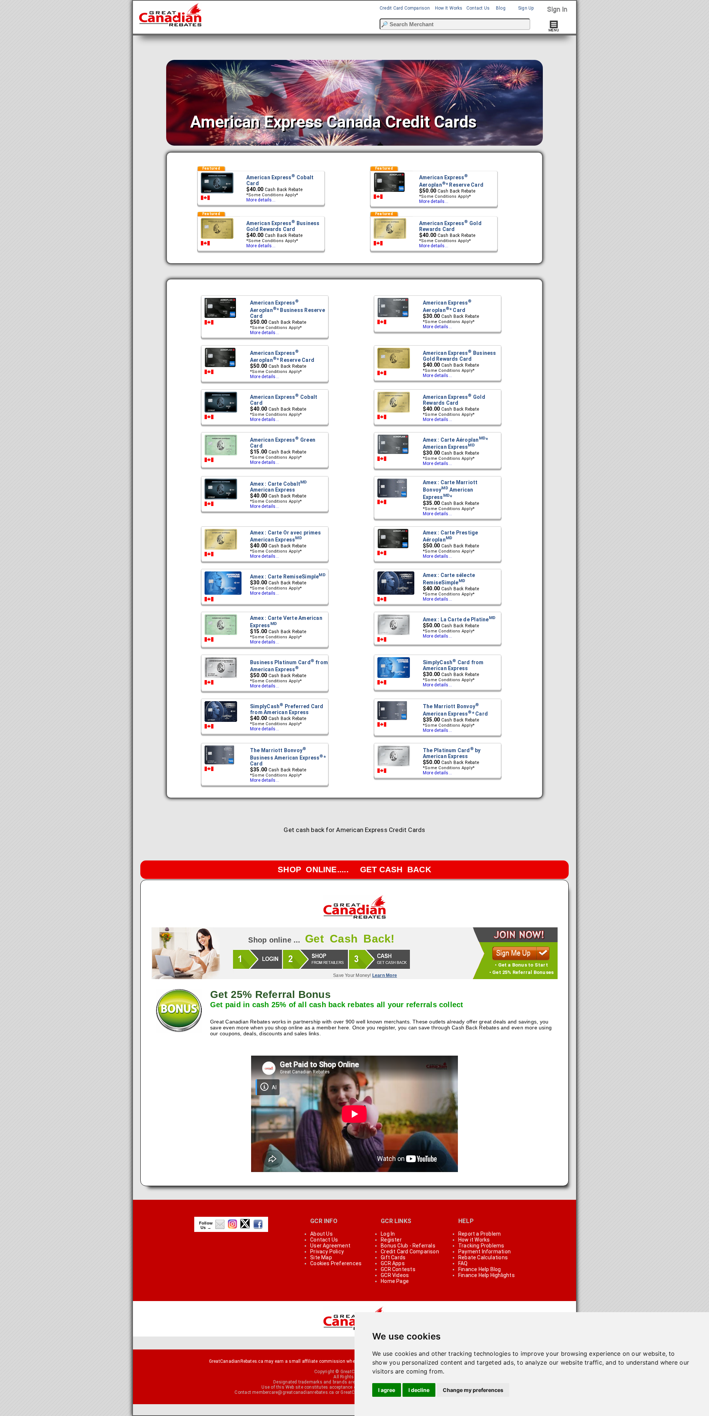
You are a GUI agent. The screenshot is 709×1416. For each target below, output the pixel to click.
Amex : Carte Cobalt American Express (278, 487)
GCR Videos (395, 1275)
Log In (388, 1234)
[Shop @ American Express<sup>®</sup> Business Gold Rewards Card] (217, 238)
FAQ (463, 1263)
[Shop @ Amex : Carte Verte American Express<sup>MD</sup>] (221, 634)
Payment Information (484, 1251)
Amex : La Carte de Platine (459, 619)
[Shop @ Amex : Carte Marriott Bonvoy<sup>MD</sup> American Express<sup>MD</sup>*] (392, 497)
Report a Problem (479, 1234)
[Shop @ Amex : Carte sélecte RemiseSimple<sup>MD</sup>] (395, 594)
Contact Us (478, 8)
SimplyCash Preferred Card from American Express (286, 709)
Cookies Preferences (336, 1263)
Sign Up (526, 8)
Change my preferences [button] (473, 1390)
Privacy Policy (327, 1251)
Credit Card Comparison (405, 8)
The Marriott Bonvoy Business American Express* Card (288, 757)
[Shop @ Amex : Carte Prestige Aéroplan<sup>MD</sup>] (393, 548)
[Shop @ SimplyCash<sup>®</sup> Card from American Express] (393, 677)
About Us (321, 1234)
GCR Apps (393, 1263)
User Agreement (330, 1246)
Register (391, 1240)
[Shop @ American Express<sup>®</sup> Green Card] (221, 455)
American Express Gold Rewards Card (450, 226)
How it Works (474, 1240)
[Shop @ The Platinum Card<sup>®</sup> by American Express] (393, 765)
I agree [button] (386, 1390)
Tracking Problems (481, 1246)
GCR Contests (398, 1269)
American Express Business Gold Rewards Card (283, 226)
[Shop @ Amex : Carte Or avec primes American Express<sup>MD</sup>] (221, 549)
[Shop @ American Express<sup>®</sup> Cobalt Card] (217, 193)
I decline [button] (418, 1390)
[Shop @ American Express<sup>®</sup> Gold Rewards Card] (390, 238)
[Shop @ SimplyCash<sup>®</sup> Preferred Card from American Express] (221, 721)
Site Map (321, 1257)
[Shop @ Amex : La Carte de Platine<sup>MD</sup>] (393, 634)
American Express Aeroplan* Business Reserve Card (287, 309)
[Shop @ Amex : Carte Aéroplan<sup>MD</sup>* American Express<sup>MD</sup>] (393, 453)
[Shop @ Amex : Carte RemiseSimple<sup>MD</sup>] (223, 594)
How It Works (449, 8)
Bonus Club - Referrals (408, 1246)
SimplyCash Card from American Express (453, 665)
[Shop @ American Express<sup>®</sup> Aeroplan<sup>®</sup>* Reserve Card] (389, 191)
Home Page (395, 1281)
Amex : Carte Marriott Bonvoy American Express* (450, 489)
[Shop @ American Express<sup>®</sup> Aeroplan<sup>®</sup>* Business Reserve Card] (220, 317)
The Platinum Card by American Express (452, 753)
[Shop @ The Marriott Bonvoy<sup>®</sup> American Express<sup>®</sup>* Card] (392, 719)
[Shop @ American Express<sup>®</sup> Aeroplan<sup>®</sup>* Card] (393, 317)
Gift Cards (393, 1257)
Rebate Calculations (483, 1257)
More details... (260, 200)
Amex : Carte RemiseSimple (288, 577)
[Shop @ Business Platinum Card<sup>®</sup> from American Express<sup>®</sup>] (221, 677)
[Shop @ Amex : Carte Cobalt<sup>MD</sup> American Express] (221, 499)
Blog (501, 8)
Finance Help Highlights (486, 1275)
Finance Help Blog (479, 1269)
